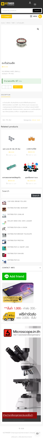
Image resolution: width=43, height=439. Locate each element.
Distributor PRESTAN (15, 241)
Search (37, 10)
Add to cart (18, 87)
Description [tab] (5, 95)
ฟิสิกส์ (8, 23)
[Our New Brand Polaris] (4, 203)
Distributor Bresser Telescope (20, 234)
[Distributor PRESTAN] (4, 242)
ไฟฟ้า (13, 23)
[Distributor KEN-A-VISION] (4, 229)
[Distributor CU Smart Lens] (4, 248)
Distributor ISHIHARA (16, 254)
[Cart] (35, 4)
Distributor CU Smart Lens (18, 247)
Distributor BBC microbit (18, 208)
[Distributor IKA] (4, 261)
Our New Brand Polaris (17, 201)
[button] (38, 29)
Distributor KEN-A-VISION (17, 227)
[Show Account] (30, 3)
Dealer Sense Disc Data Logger (20, 221)
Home (3, 23)
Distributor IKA (14, 260)
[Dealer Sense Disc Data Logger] (4, 222)
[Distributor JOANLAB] (4, 216)
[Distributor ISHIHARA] (4, 255)
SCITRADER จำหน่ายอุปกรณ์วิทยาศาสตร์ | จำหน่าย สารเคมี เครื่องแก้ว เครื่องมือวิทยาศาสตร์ (21, 435)
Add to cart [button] (12, 155)
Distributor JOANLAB (16, 214)
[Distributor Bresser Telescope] (4, 235)
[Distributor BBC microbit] (4, 209)
